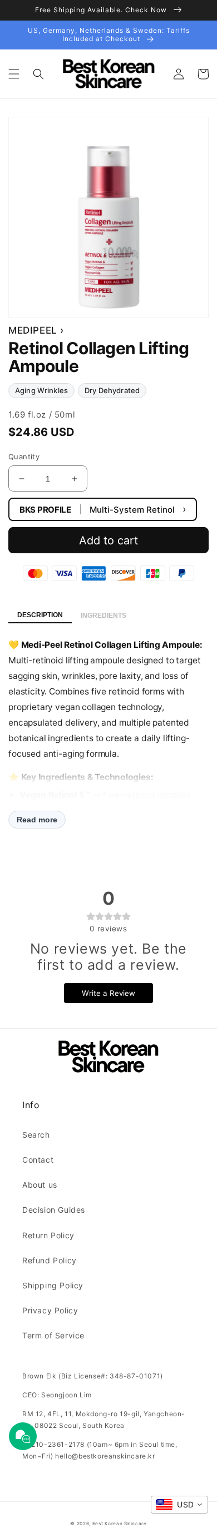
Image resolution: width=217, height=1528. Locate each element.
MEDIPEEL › (36, 330)
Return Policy (48, 1235)
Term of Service (53, 1335)
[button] (14, 74)
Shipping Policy (52, 1285)
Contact (37, 1159)
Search (36, 1134)
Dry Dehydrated (112, 390)
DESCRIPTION (40, 615)
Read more (37, 819)
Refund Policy (49, 1260)
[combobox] (179, 1505)
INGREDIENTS (103, 615)
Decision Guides (53, 1209)
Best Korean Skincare (119, 1523)
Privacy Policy (50, 1310)
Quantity (24, 456)
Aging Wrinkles (41, 390)
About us (39, 1184)
